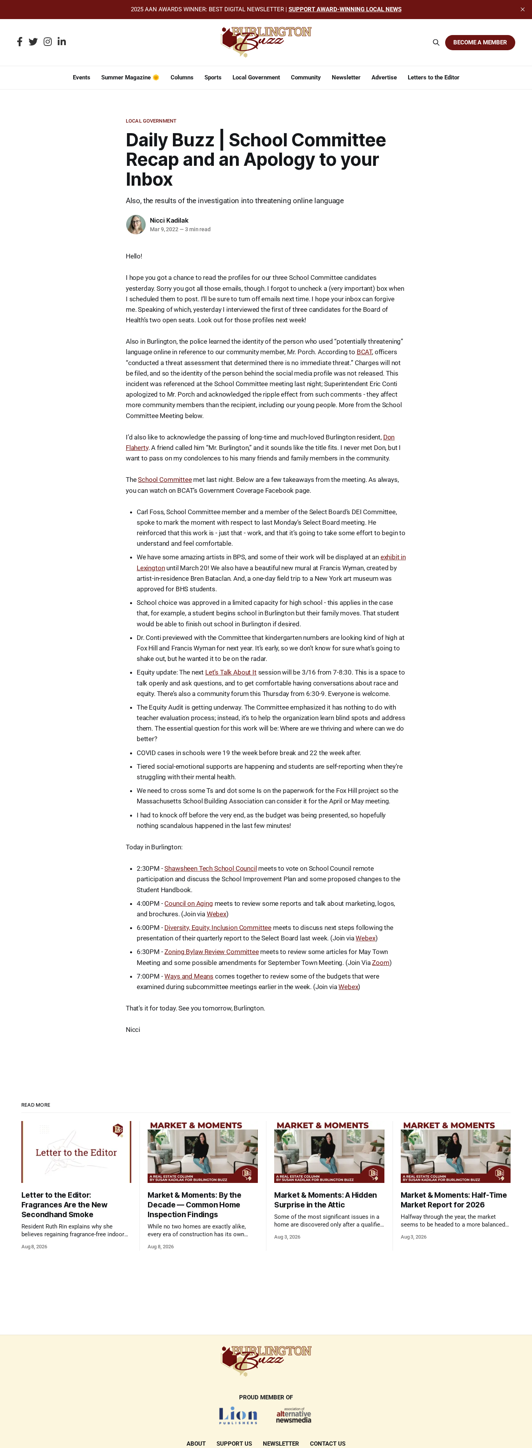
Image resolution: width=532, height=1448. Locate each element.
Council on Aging (188, 903)
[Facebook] (20, 42)
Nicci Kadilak (169, 220)
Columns (182, 77)
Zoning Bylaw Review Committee (211, 952)
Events (81, 77)
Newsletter (346, 77)
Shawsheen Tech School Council (210, 868)
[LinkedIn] (62, 42)
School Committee (165, 479)
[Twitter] (33, 42)
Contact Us (327, 1443)
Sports (213, 77)
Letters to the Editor (434, 77)
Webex (216, 914)
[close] (522, 9)
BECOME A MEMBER (480, 42)
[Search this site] (436, 42)
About (196, 1443)
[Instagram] (48, 42)
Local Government (256, 77)
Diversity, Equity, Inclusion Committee (217, 927)
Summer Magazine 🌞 (130, 77)
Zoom (380, 963)
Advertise (384, 77)
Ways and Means (188, 976)
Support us (234, 1443)
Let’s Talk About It (231, 672)
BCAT (364, 352)
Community (306, 77)
